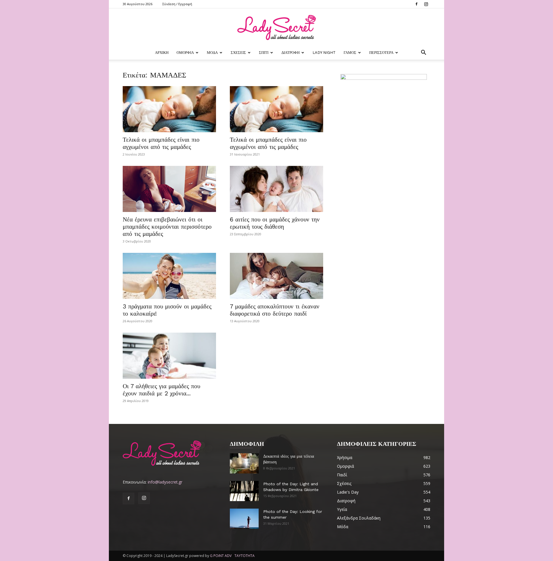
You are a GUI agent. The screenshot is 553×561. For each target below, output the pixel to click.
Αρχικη (161, 52)
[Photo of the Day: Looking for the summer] (244, 519)
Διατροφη (290, 52)
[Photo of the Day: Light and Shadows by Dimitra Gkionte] (244, 491)
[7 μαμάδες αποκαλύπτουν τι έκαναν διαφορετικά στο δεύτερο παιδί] (276, 276)
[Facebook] (416, 4)
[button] (423, 53)
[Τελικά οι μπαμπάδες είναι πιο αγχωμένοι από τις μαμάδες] (169, 109)
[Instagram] (426, 4)
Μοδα (212, 52)
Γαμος (350, 52)
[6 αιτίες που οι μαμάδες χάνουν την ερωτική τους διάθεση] (276, 189)
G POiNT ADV (221, 555)
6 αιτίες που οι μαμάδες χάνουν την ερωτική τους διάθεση (275, 223)
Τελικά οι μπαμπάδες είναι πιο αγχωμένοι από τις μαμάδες (161, 143)
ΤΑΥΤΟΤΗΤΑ (244, 555)
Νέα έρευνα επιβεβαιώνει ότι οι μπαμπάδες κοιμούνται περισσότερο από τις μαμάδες (167, 226)
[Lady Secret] (276, 27)
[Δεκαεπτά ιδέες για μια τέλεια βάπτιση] (244, 463)
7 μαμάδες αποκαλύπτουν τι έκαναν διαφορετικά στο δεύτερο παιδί (274, 310)
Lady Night (324, 52)
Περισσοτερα (381, 52)
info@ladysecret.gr (165, 482)
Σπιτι (263, 52)
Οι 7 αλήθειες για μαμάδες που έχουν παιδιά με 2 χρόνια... (161, 389)
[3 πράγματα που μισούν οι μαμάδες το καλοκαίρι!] (169, 276)
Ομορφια (185, 52)
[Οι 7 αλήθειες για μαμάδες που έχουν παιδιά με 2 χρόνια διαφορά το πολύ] (169, 356)
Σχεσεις (238, 52)
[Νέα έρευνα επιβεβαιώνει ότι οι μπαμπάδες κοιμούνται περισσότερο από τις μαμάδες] (169, 189)
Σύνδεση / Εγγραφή (177, 4)
